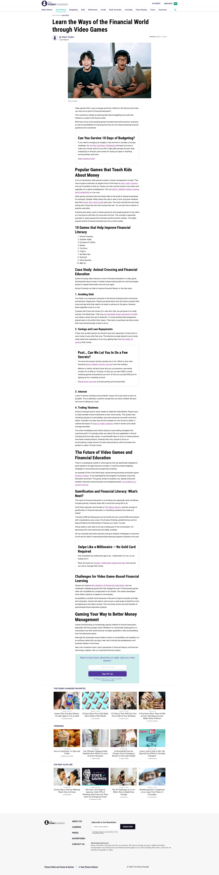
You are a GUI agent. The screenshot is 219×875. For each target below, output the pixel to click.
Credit (103, 10)
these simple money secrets (99, 364)
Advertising (78, 838)
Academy (156, 3)
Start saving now (86, 159)
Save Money (61, 10)
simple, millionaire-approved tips (110, 563)
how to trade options (103, 423)
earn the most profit (93, 202)
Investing (128, 10)
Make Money (47, 10)
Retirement (92, 10)
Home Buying (141, 10)
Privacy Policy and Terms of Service (59, 867)
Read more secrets (87, 381)
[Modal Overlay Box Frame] (107, 668)
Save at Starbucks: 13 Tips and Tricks (67, 752)
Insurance (163, 10)
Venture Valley (82, 476)
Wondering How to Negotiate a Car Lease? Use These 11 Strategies (152, 792)
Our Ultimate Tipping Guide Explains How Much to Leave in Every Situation (95, 753)
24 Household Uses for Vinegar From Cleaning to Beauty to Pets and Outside (123, 753)
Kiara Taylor (68, 37)
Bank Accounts (115, 10)
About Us (77, 821)
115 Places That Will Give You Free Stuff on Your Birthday (124, 714)
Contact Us (78, 844)
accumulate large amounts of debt (120, 314)
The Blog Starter (113, 507)
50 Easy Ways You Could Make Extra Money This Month (95, 714)
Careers (76, 827)
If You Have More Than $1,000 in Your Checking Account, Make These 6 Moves (152, 716)
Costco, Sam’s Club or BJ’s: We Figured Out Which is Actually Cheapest (152, 753)
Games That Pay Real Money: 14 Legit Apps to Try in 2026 (67, 714)
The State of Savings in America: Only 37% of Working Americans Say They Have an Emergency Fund (95, 793)
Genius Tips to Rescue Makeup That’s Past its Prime (67, 790)
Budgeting (73, 10)
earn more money (129, 183)
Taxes (152, 10)
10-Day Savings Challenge (102, 145)
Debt (83, 10)
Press (75, 833)
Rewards (170, 4)
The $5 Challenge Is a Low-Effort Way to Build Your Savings (123, 792)
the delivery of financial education (108, 585)
